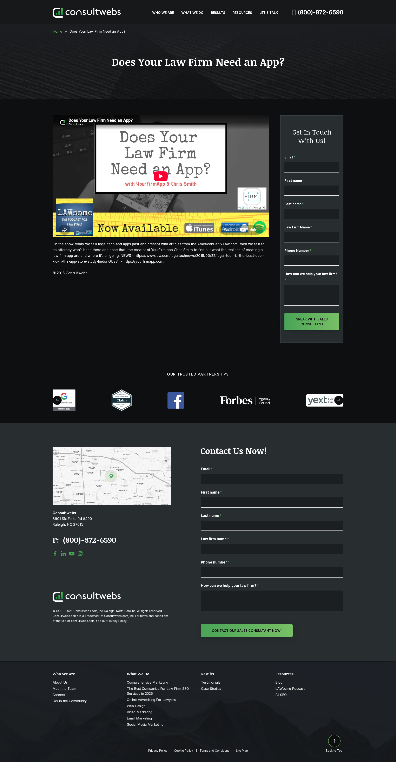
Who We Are (163, 13)
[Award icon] (64, 391)
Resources (242, 13)
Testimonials (210, 682)
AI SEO (281, 695)
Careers (59, 695)
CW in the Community (70, 701)
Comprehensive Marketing (147, 682)
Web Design (136, 706)
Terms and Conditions (214, 750)
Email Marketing (139, 718)
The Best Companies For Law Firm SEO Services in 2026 (158, 691)
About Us (60, 682)
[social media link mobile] (55, 553)
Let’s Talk (268, 13)
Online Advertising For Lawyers (151, 700)
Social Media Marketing (145, 724)
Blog (278, 682)
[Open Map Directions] (112, 449)
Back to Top (334, 750)
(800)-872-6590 (320, 12)
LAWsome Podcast (290, 688)
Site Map (242, 750)
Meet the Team (64, 688)
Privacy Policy (157, 750)
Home (57, 31)
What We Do (192, 13)
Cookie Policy (183, 750)
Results (218, 13)
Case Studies (211, 688)
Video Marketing (139, 712)
